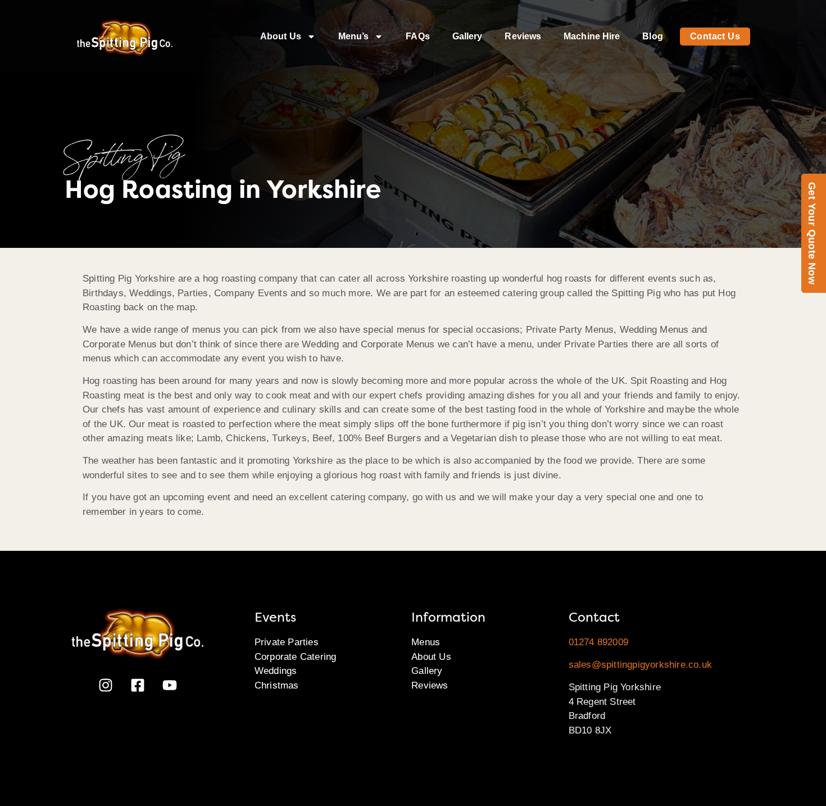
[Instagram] (105, 685)
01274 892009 (598, 642)
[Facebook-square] (137, 685)
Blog (652, 36)
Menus (425, 642)
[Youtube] (169, 685)
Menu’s (353, 36)
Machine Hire (592, 36)
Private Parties (287, 642)
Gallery (467, 36)
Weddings (276, 670)
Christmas (277, 685)
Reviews (523, 36)
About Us (280, 36)
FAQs (417, 36)
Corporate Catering (296, 656)
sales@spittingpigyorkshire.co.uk (640, 664)
